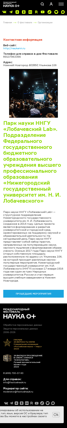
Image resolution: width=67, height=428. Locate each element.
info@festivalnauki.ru (14, 382)
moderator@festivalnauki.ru (18, 391)
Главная (7, 22)
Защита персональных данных (20, 328)
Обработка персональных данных (22, 324)
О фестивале (25, 22)
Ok (56, 414)
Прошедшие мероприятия (33, 293)
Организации (45, 22)
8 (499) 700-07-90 (13, 373)
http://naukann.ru (14, 48)
